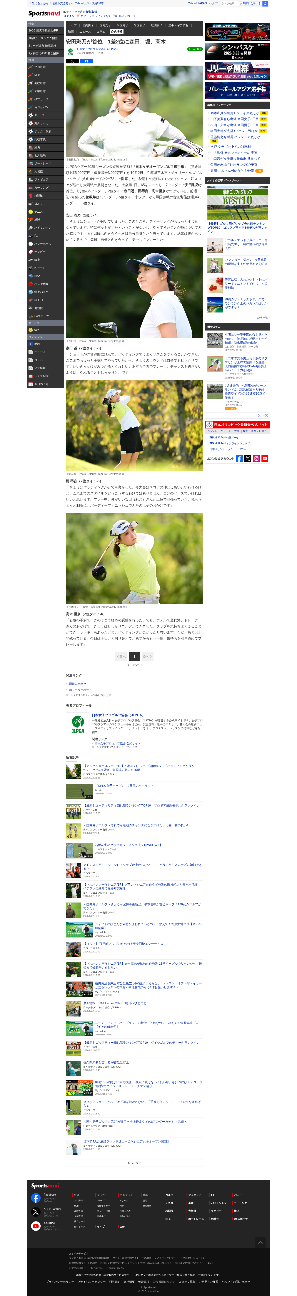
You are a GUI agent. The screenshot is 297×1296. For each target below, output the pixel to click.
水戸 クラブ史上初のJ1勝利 (230, 147)
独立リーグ (79, 1221)
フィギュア (194, 1195)
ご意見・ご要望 (209, 1281)
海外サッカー (103, 1206)
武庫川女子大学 (252, 3)
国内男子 (88, 25)
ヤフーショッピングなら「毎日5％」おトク (108, 16)
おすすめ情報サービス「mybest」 (87, 1268)
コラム (101, 31)
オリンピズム (259, 431)
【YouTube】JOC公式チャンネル (264, 458)
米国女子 (140, 25)
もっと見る (134, 1163)
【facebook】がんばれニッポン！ (239, 458)
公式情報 (117, 31)
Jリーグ (101, 1200)
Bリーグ (124, 1200)
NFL (167, 1218)
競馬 (145, 1200)
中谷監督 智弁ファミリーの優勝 (233, 153)
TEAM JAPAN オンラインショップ (230, 443)
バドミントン (219, 1203)
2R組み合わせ (77, 683)
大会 (236, 431)
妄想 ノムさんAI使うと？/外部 (232, 170)
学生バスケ (125, 1216)
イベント (212, 431)
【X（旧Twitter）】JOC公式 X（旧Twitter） (247, 458)
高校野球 (78, 1211)
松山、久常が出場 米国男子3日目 (235, 125)
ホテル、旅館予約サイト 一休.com (132, 1257)
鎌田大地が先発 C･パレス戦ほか (234, 131)
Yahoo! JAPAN (197, 3)
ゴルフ (169, 1195)
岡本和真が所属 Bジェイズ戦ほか (235, 113)
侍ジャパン (79, 1226)
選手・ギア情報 (178, 25)
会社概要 (129, 1281)
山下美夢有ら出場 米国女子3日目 (235, 119)
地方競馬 (147, 1206)
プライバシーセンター (91, 1281)
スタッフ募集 (187, 1281)
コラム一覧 (261, 415)
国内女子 (105, 25)
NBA (122, 1206)
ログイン (69, 16)
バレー (238, 1195)
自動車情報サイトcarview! (83, 1262)
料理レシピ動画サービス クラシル (118, 1262)
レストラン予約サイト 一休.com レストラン (180, 1257)
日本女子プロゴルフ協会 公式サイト (118, 743)
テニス (169, 1203)
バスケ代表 (125, 1211)
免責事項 (143, 1281)
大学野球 (78, 1216)
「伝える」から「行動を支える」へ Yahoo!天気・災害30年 (66, 3)
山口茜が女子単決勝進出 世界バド (235, 158)
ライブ (101, 1226)
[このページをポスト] (72, 61)
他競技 (215, 1218)
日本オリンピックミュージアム (228, 449)
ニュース (85, 31)
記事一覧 (262, 317)
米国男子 (122, 25)
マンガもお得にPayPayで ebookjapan (89, 1257)
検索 (265, 4)
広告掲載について (164, 1281)
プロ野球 (78, 1200)
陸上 (236, 1210)
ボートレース (196, 1218)
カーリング (240, 1203)
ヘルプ (213, 3)
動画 (71, 31)
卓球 (191, 1203)
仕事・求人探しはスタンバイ (155, 1262)
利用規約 (114, 1281)
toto (122, 1226)
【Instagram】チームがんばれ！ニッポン (256, 458)
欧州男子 (157, 25)
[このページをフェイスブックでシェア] (86, 61)
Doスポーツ (241, 1218)
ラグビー (216, 1210)
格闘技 (169, 1210)
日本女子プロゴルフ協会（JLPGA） (98, 49)
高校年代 (101, 1216)
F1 (212, 1195)
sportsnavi (45, 1186)
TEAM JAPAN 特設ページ (224, 437)
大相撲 (192, 1210)
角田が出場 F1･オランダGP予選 (233, 165)
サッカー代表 (103, 1211)
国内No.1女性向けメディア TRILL (193, 1262)
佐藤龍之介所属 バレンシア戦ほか (235, 137)
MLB (76, 1206)
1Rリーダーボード (80, 689)
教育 (245, 431)
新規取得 (91, 11)
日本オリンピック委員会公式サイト (237, 424)
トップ (72, 25)
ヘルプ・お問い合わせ (236, 1281)
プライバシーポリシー (60, 1281)
